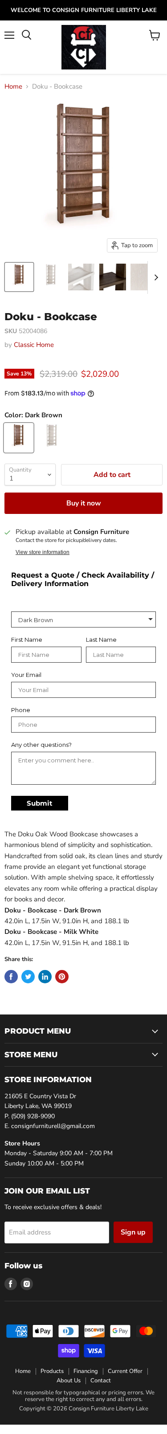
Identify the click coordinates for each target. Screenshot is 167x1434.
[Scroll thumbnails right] (154, 277)
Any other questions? (41, 744)
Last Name (101, 639)
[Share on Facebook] (11, 976)
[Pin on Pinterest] (62, 976)
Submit (40, 803)
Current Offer (125, 1371)
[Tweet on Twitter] (28, 976)
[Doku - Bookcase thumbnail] (19, 277)
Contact (100, 1381)
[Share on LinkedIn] (45, 976)
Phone (20, 710)
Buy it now (83, 503)
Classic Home (34, 344)
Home (13, 86)
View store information (42, 552)
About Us (69, 1381)
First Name (26, 639)
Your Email (26, 675)
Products (52, 1371)
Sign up (133, 1232)
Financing (85, 1371)
